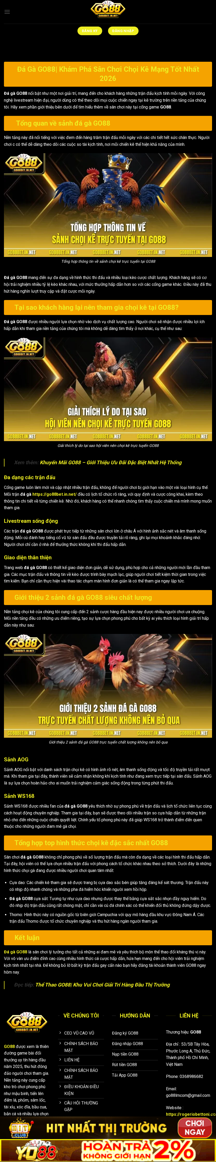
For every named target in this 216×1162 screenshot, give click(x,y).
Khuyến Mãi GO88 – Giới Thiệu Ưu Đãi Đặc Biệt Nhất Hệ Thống (110, 462)
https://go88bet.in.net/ (54, 494)
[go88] (108, 12)
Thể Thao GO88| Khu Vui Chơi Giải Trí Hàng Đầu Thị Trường (102, 985)
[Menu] (7, 11)
